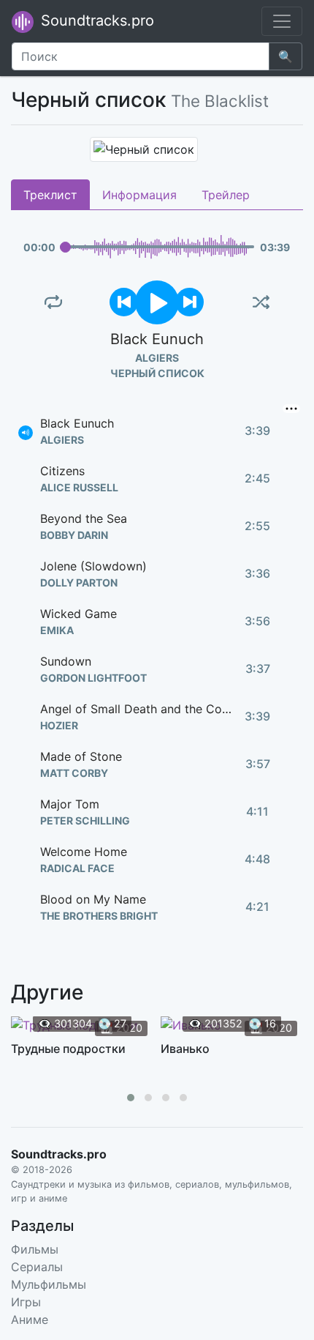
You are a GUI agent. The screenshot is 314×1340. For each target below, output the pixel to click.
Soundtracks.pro (95, 20)
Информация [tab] (139, 194)
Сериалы (37, 1266)
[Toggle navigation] (281, 21)
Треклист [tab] (50, 194)
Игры (26, 1302)
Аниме (29, 1319)
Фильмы (34, 1249)
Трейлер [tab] (226, 194)
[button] (130, 1097)
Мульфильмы (48, 1284)
